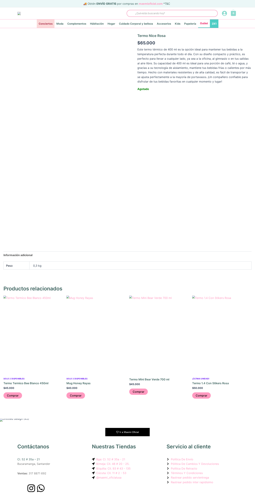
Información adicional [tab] (17, 255)
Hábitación (97, 23)
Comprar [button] (13, 395)
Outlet (204, 23)
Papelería (190, 23)
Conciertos (46, 23)
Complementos (76, 23)
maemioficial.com (151, 3)
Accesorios (164, 23)
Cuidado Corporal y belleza (136, 23)
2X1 (214, 23)
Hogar (111, 23)
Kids (177, 23)
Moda (59, 23)
